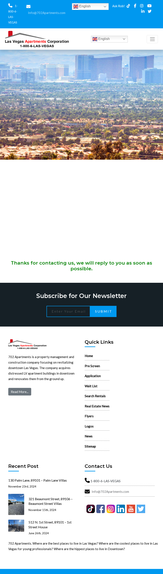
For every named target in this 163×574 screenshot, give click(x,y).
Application (93, 376)
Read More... (19, 392)
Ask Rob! (118, 6)
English (84, 6)
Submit (103, 311)
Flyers (89, 416)
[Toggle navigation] (152, 39)
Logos (89, 426)
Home (89, 356)
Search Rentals (95, 396)
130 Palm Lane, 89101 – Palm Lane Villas (37, 480)
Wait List (91, 386)
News (89, 436)
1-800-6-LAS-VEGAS (105, 481)
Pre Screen (92, 366)
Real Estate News (97, 406)
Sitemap (90, 446)
